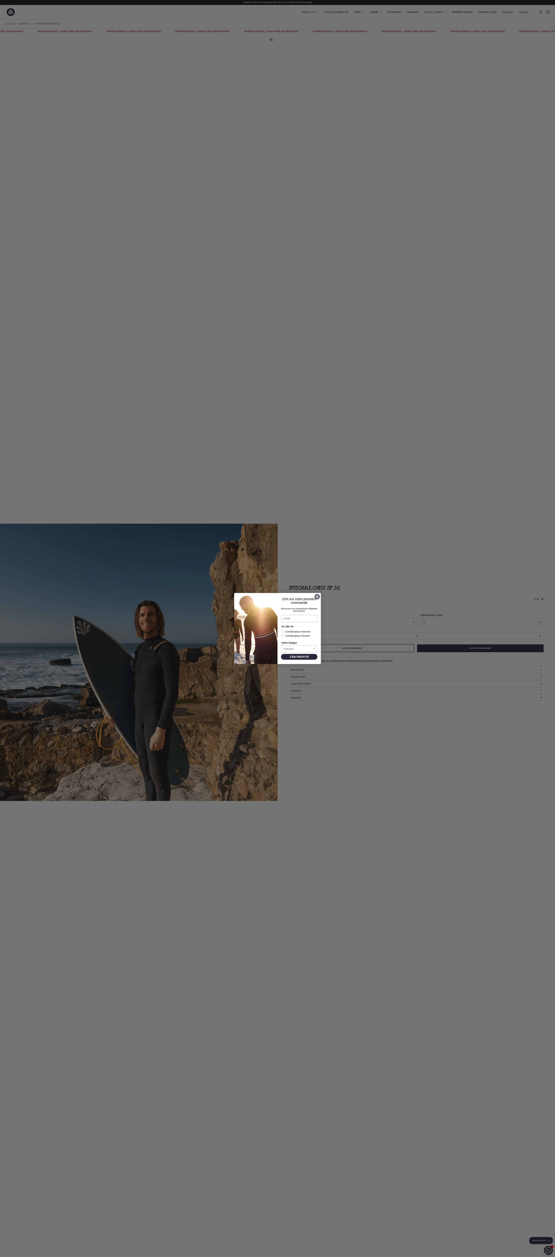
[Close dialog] (317, 596)
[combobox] (298, 648)
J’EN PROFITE (299, 656)
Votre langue (289, 642)
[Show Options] (314, 648)
